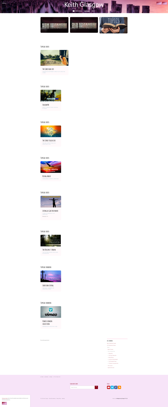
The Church (110, 365)
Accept (4, 403)
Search (164, 3)
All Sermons (110, 341)
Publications (78, 11)
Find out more (4, 398)
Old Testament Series (111, 345)
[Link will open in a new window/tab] (108, 387)
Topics (108, 347)
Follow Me (110, 353)
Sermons (86, 11)
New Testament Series (111, 343)
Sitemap (4, 3)
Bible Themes (110, 349)
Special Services (111, 367)
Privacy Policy (58, 398)
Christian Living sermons (113, 363)
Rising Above (111, 357)
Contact (159, 3)
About (93, 11)
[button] (96, 387)
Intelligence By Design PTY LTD (122, 398)
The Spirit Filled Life (112, 355)
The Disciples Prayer (112, 361)
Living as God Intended (113, 359)
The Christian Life (111, 351)
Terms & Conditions (52, 398)
